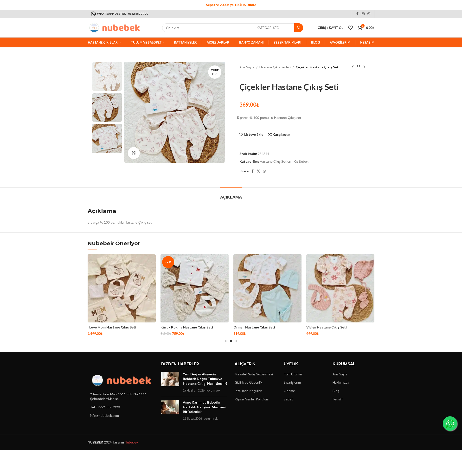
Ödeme (289, 391)
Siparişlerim (292, 382)
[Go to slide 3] (236, 341)
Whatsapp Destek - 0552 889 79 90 (122, 13)
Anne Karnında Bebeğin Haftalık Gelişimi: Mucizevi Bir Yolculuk (204, 407)
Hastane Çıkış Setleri (275, 67)
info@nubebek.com (104, 415)
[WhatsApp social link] (369, 14)
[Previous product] (353, 67)
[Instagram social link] (363, 14)
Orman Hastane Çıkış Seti (254, 327)
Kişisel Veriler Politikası (252, 399)
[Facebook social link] (357, 14)
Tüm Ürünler (293, 374)
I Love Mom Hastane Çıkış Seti (112, 327)
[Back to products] (358, 67)
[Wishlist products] (350, 27)
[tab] (231, 194)
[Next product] (364, 67)
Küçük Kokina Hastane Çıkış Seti (186, 327)
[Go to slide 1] (226, 341)
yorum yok (213, 390)
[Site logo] (114, 27)
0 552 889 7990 (108, 407)
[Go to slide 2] (231, 341)
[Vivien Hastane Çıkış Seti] (340, 288)
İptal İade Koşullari (248, 391)
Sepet (288, 399)
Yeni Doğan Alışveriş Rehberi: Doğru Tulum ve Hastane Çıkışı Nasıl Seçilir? (205, 379)
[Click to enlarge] (134, 153)
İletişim (338, 399)
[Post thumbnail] (170, 382)
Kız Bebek (301, 161)
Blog (336, 391)
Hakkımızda (341, 382)
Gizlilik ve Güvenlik (248, 382)
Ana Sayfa (246, 67)
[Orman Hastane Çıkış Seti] (267, 288)
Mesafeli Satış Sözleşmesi (254, 374)
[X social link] (258, 171)
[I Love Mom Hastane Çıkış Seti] (122, 288)
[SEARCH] (298, 27)
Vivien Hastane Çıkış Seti (326, 327)
